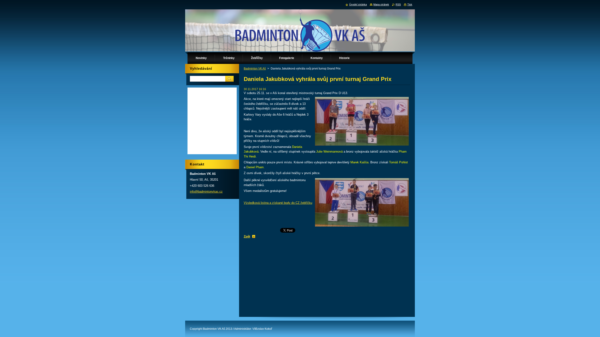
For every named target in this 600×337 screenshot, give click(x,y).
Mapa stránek (381, 4)
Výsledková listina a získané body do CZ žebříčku (278, 203)
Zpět (247, 236)
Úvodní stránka (358, 4)
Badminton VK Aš (255, 68)
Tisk (409, 4)
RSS (398, 4)
